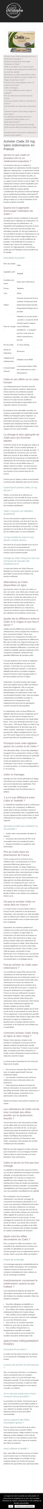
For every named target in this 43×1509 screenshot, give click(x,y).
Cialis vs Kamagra (11, 88)
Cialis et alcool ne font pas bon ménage (19, 125)
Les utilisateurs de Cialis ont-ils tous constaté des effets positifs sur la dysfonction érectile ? (17, 119)
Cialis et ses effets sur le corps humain (18, 67)
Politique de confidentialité (24, 1506)
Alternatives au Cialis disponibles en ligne (19, 75)
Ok (11, 1506)
